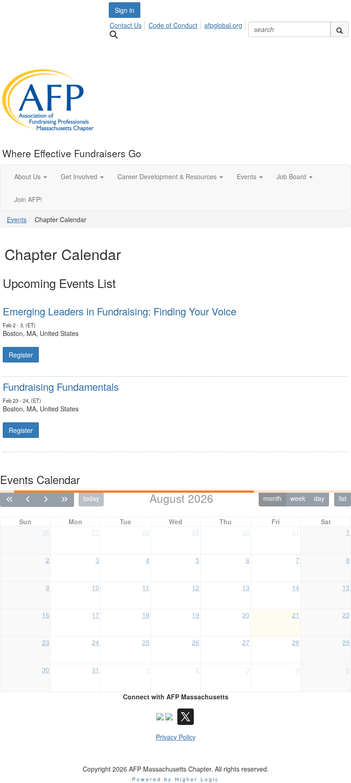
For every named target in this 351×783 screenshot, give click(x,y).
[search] (339, 29)
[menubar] (178, 24)
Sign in (124, 10)
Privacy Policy (176, 736)
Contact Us (126, 25)
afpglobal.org (223, 25)
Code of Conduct (173, 25)
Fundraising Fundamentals (61, 386)
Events (17, 219)
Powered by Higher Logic (175, 779)
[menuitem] (128, 24)
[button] (30, 176)
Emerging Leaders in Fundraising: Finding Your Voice (119, 311)
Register (21, 354)
